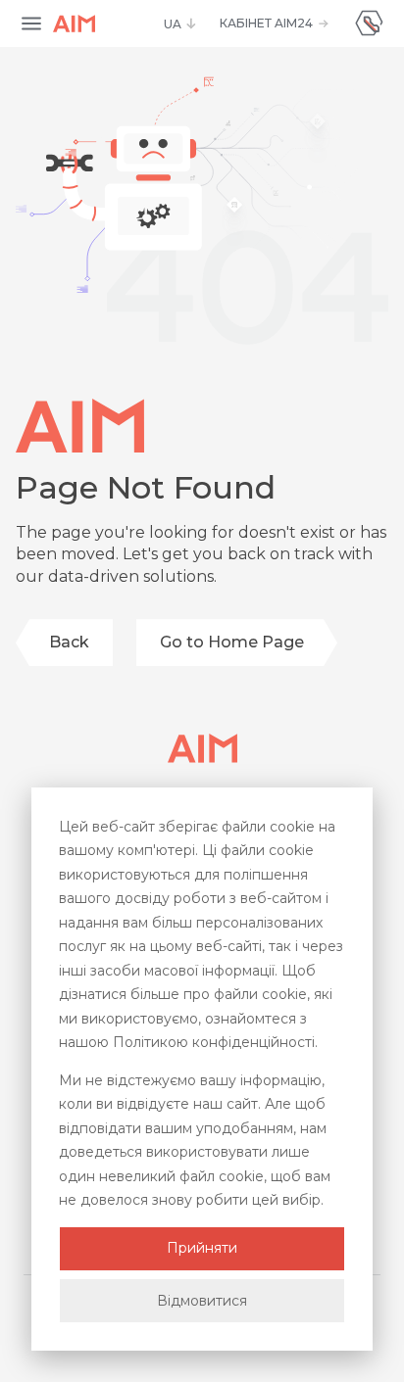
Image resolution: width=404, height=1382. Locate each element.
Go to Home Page (232, 642)
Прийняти (202, 1248)
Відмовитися (202, 1301)
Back (69, 642)
